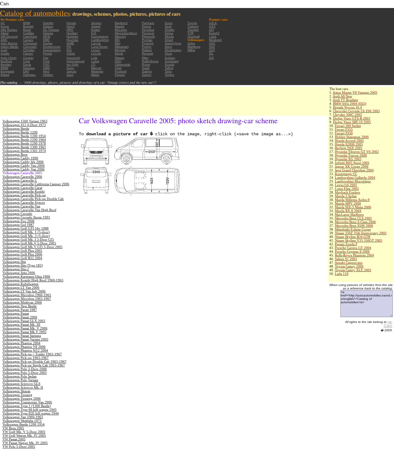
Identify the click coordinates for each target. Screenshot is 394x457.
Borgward (7, 71)
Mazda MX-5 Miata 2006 (353, 207)
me (390, 322)
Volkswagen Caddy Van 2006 (23, 169)
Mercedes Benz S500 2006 (354, 225)
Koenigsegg (99, 36)
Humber (72, 33)
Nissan (119, 57)
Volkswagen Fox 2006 (18, 221)
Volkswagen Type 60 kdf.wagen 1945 (29, 409)
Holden (48, 74)
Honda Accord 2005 (349, 140)
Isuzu (70, 68)
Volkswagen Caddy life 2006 (23, 162)
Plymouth (148, 36)
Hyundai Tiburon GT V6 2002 (357, 151)
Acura (5, 26)
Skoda (169, 36)
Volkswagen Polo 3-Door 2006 (24, 369)
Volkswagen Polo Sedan (19, 376)
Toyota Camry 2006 (349, 266)
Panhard (148, 23)
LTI (93, 64)
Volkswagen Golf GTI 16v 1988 (25, 228)
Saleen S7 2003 (346, 259)
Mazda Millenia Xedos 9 (352, 200)
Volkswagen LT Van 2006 (20, 287)
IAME (70, 43)
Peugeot (148, 33)
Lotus (95, 61)
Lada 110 (341, 273)
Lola (94, 57)
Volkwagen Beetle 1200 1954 (23, 424)
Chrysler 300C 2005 (347, 114)
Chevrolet (30, 46)
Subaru (170, 57)
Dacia (27, 64)
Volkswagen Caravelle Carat (22, 188)
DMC (46, 40)
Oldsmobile (123, 64)
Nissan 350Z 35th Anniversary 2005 (361, 233)
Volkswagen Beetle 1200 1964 (24, 139)
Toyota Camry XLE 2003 (353, 270)
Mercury (120, 36)
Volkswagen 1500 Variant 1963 (24, 121)
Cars (388, 326)
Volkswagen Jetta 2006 (18, 273)
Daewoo (29, 68)
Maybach (121, 23)
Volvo (191, 43)
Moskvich (215, 40)
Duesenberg (52, 50)
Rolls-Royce (150, 61)
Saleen (147, 71)
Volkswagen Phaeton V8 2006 (24, 347)
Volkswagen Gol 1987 (18, 224)
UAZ (212, 43)
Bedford (6, 61)
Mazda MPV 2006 (348, 203)
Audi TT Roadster (345, 100)
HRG (69, 29)
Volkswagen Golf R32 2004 (22, 258)
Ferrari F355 (344, 129)
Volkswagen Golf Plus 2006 (22, 254)
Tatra (168, 71)
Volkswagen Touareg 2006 (21, 398)
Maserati (97, 71)
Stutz (168, 53)
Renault (147, 53)
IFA (68, 46)
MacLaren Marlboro (349, 214)
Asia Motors (9, 43)
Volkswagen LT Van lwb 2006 (24, 291)
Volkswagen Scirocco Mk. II (22, 387)
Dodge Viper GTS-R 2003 (351, 118)
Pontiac (147, 40)
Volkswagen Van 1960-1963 (22, 417)
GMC (46, 68)
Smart (169, 40)
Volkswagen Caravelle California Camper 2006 (35, 184)
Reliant (147, 50)
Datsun (48, 26)
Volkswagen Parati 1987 (19, 310)
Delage (48, 33)
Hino (46, 71)
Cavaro (28, 40)
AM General (9, 36)
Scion (169, 23)
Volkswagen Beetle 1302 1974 (24, 151)
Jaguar (71, 71)
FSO (46, 64)
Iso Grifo (72, 64)
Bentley (6, 64)
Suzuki (169, 64)
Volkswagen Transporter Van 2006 (27, 402)
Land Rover (99, 46)
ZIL (211, 53)
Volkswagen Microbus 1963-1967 (26, 298)
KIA (93, 33)
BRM (26, 23)
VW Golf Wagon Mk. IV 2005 (24, 435)
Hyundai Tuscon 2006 (351, 155)
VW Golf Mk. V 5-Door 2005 (23, 432)
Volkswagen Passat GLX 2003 (23, 321)
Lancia (96, 43)
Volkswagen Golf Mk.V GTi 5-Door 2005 (32, 247)
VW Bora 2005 (13, 428)
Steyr (168, 46)
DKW (46, 36)
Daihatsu (29, 74)
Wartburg (193, 46)
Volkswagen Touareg (17, 395)
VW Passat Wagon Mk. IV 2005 (25, 443)
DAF (26, 71)
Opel (118, 68)
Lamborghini (100, 40)
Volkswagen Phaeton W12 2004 (25, 350)
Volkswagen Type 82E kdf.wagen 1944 (30, 413)
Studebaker (173, 50)
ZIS (211, 57)
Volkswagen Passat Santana (21, 335)
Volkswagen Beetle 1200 (20, 132)
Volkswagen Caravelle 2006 (22, 176)
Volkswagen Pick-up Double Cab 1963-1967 (34, 361)
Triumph (193, 29)
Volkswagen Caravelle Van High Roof (29, 210)
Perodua (148, 29)
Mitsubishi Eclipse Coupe (353, 229)
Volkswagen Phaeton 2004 (21, 343)
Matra (95, 74)
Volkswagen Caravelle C (19, 180)
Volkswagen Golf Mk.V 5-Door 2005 (29, 243)
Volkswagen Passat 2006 (19, 317)
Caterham (30, 36)
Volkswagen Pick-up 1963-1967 (25, 358)
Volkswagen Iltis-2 (15, 269)
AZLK (213, 23)
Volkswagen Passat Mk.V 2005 (24, 332)
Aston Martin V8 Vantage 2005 (355, 92)
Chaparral (30, 43)
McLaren (121, 29)
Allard (5, 33)
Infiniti (70, 53)
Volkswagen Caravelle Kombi (23, 191)
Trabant (193, 26)
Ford (46, 61)
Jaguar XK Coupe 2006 (351, 166)
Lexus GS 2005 (346, 185)
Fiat (45, 57)
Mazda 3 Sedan (346, 196)
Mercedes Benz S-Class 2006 (355, 222)
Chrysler (28, 50)
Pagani (120, 74)
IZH (211, 29)
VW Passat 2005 (14, 439)
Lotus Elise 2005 (347, 188)
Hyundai (72, 40)
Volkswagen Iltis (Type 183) (22, 265)
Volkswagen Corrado (17, 213)
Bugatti (28, 26)
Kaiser (95, 29)
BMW (4, 68)
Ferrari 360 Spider (348, 126)
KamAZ (214, 33)
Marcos (96, 68)
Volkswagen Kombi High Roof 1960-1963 (32, 280)
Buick (27, 29)
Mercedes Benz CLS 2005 (353, 218)
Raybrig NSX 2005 (348, 148)
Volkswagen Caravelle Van (21, 206)
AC (3, 23)
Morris (119, 53)
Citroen (28, 53)
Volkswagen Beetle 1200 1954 (24, 136)
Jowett (95, 26)
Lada (212, 36)
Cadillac (28, 33)
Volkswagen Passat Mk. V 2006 (24, 328)
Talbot (169, 68)
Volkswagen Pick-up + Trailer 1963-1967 (32, 354)
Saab (146, 68)
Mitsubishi (122, 46)
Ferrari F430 (344, 133)
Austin (5, 53)
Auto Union (9, 57)
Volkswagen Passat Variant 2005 (25, 339)
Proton (146, 46)
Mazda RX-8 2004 (348, 211)
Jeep (70, 74)
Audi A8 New (342, 96)
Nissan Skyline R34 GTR (352, 237)
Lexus (95, 50)
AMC (4, 40)
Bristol (5, 74)
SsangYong (173, 43)
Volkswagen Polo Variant (20, 380)
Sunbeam (172, 61)
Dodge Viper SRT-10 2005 (352, 122)
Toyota (192, 23)
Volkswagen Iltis (14, 261)
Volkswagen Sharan (16, 391)
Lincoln (96, 53)
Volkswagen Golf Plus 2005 (22, 250)
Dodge (48, 43)
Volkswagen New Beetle (19, 306)
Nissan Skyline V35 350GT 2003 (358, 240)
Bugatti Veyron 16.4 (347, 107)
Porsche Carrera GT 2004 (353, 248)
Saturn (146, 74)
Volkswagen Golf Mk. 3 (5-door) (26, 236)
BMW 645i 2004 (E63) (349, 103)
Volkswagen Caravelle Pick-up (24, 195)
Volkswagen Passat (15, 313)
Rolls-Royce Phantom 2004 (354, 255)
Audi (4, 50)
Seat (168, 26)
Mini (117, 43)
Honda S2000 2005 (349, 144)
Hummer (72, 36)
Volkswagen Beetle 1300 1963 (24, 147)
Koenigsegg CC (346, 174)
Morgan (120, 50)
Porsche (148, 43)
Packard (121, 71)
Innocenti (73, 57)
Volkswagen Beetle (15, 128)
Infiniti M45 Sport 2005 (352, 163)
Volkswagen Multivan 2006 (22, 302)
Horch (70, 26)
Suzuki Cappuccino (349, 262)
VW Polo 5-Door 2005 (18, 446)
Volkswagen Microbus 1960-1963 (26, 295)
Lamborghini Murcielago (353, 181)
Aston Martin (9, 46)
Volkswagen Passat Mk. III (21, 324)
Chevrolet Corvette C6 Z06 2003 (356, 111)
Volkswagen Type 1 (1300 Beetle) (26, 406)
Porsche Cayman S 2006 (352, 251)
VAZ (212, 46)
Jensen (96, 23)
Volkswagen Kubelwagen (20, 284)
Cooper (28, 57)
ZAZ (212, 50)
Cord (26, 61)
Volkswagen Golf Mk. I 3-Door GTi (28, 239)
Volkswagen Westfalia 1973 (22, 420)
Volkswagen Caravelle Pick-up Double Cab (33, 199)
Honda (71, 23)
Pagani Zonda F (346, 244)
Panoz (146, 26)
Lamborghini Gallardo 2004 (355, 177)
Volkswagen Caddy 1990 (20, 158)
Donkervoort (51, 46)
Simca (169, 33)
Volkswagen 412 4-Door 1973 (24, 125)
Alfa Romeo (9, 29)
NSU (118, 61)
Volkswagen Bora (14, 154)
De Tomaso (51, 29)
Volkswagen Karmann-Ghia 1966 (26, 276)
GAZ (212, 26)
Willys (191, 50)
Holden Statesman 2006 (352, 137)
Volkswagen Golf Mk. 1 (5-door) (26, 232)
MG (117, 40)
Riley (145, 57)
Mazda (119, 26)
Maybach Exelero (347, 192)
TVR (190, 33)
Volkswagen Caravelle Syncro (23, 202)
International (75, 61)
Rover (146, 64)
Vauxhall (193, 36)
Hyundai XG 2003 (348, 159)
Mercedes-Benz (126, 33)
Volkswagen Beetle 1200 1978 (24, 143)
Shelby (170, 29)
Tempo (169, 74)
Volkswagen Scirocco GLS (21, 384)
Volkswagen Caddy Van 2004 (23, 165)
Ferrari (47, 53)
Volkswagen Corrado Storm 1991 (26, 217)
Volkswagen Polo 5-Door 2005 (24, 372)
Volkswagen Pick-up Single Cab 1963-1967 (33, 365)
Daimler (48, 23)
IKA (69, 50)
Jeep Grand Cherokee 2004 (354, 170)
